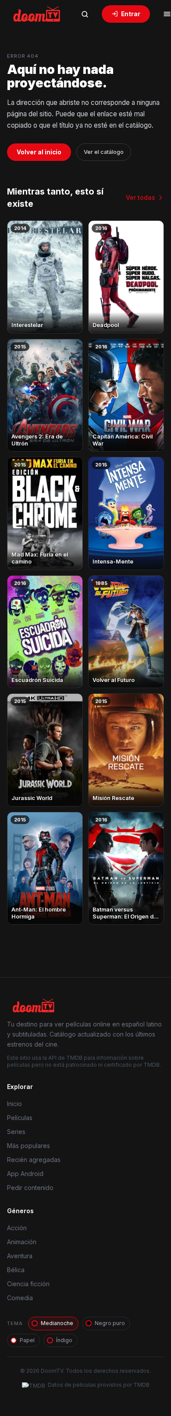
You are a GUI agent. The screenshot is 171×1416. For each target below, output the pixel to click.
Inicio (14, 1103)
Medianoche (57, 1323)
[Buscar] (84, 14)
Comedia (20, 1297)
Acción (17, 1228)
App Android (25, 1173)
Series (16, 1131)
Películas (19, 1117)
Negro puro (110, 1323)
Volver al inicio (39, 152)
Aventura (19, 1255)
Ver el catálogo (104, 152)
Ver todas (140, 197)
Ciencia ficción (28, 1283)
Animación (21, 1242)
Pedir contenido (30, 1187)
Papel (27, 1340)
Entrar (130, 13)
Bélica (16, 1269)
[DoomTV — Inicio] (37, 14)
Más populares (28, 1145)
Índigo (64, 1340)
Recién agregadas (34, 1159)
